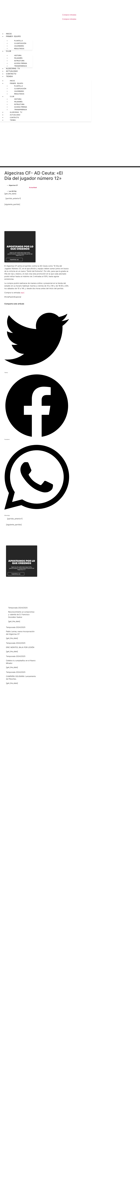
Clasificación (20, 43)
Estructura (19, 61)
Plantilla (18, 41)
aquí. (23, 292)
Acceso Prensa (20, 63)
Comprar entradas (69, 15)
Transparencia (20, 66)
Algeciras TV (13, 68)
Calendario (19, 46)
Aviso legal (74, 1190)
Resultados (19, 48)
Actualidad (12, 71)
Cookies (84, 1190)
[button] (36, 340)
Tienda (9, 76)
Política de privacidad (60, 1190)
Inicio (9, 34)
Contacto (11, 74)
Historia (17, 55)
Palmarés (18, 58)
